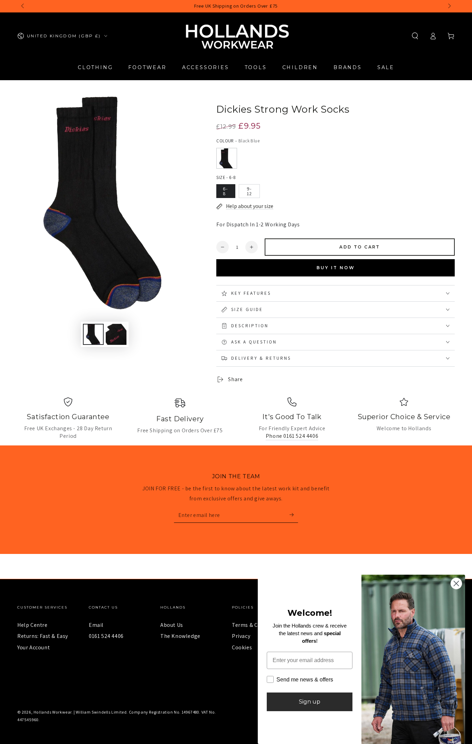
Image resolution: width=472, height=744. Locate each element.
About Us (171, 625)
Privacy (241, 636)
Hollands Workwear (53, 712)
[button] (415, 36)
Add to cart (359, 246)
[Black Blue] (226, 158)
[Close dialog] (456, 583)
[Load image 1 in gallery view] (93, 334)
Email (96, 625)
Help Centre (32, 625)
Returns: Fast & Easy (42, 636)
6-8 (225, 191)
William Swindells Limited (101, 712)
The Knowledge (180, 636)
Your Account (33, 647)
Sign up (309, 701)
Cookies (242, 647)
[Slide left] (23, 6)
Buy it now (336, 267)
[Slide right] (449, 6)
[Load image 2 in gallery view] (116, 334)
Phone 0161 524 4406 (292, 436)
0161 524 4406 (106, 636)
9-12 (249, 191)
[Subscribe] (294, 514)
